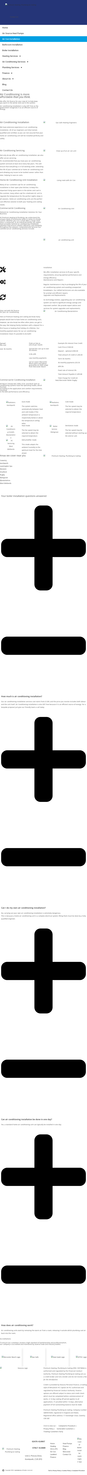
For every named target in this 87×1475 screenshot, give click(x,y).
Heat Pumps (67, 1443)
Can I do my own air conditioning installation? (23, 907)
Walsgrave (4, 477)
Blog (4, 84)
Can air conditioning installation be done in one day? (26, 1119)
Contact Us (7, 90)
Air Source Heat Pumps (13, 33)
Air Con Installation (11, 39)
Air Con (53, 1452)
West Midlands (5, 483)
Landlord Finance (53, 1455)
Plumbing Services (10, 67)
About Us (6, 79)
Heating (53, 1446)
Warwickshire (5, 480)
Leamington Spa (6, 466)
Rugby (2, 475)
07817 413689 (35, 1448)
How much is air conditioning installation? (21, 696)
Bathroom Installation (12, 44)
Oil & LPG (54, 1449)
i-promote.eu (18, 1470)
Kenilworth (4, 463)
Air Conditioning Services (13, 62)
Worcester (66, 1452)
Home (5, 27)
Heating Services (10, 56)
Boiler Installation (10, 50)
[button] (43, 598)
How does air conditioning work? (17, 1325)
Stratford (3, 472)
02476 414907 (35, 1441)
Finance (6, 73)
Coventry (3, 460)
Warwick (3, 469)
